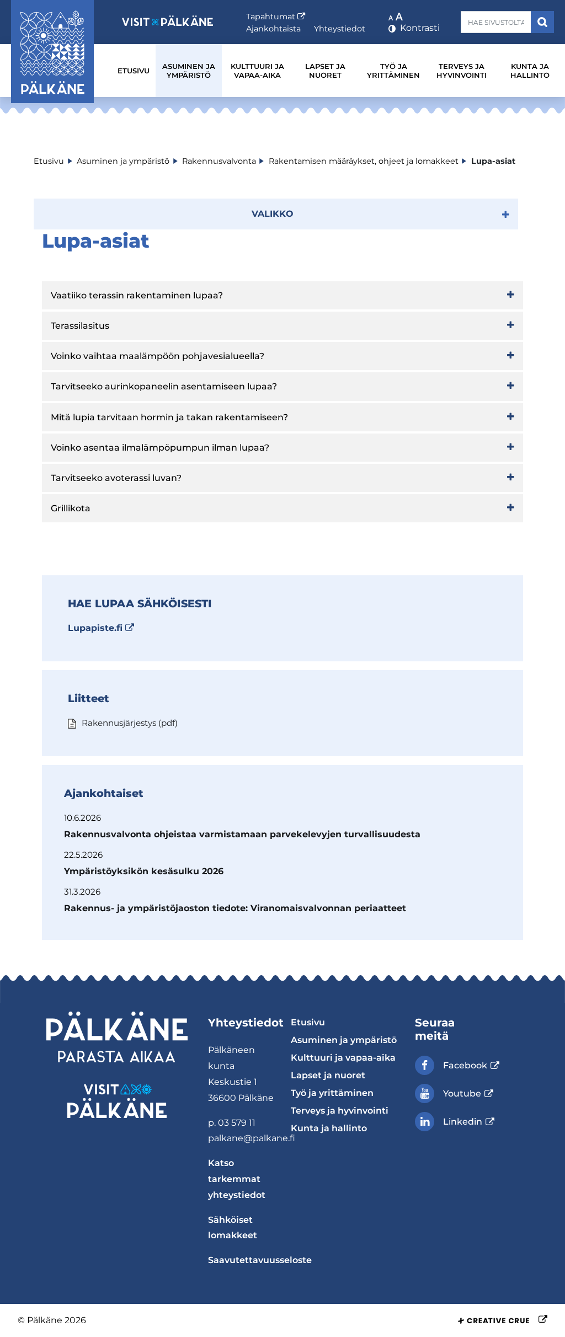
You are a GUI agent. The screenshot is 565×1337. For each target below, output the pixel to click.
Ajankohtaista (273, 29)
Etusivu (134, 70)
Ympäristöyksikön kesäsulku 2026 (143, 871)
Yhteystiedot (339, 29)
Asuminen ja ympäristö (188, 70)
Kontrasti (419, 28)
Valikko (273, 213)
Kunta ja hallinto (530, 70)
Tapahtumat (275, 16)
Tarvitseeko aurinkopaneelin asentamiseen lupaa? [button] (164, 386)
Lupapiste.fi (101, 628)
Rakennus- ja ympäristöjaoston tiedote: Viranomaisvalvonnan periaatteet (235, 908)
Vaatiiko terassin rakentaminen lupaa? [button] (137, 295)
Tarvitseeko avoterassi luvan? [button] (116, 478)
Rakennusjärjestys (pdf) (128, 723)
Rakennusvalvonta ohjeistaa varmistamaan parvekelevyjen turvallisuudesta (242, 834)
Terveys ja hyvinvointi (461, 70)
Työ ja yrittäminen (393, 70)
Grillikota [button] (70, 508)
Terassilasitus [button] (80, 325)
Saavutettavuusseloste (260, 1260)
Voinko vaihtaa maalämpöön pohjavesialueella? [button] (157, 356)
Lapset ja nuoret (325, 70)
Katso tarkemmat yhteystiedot (236, 1179)
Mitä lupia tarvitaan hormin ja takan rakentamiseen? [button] (169, 417)
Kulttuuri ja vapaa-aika (257, 70)
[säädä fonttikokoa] (396, 16)
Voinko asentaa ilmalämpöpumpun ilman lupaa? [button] (160, 447)
